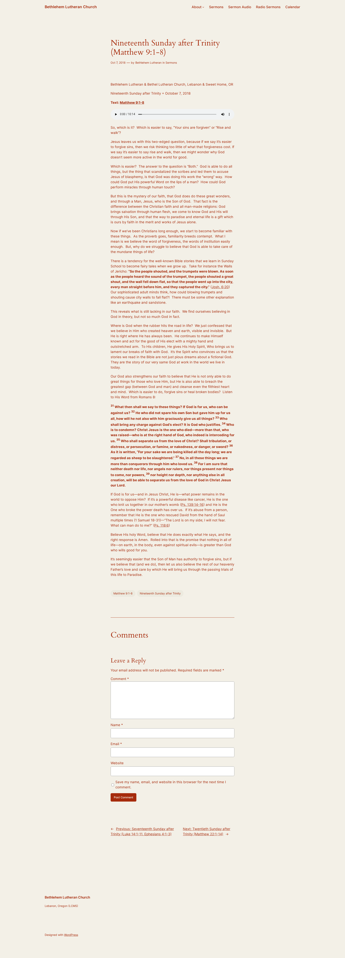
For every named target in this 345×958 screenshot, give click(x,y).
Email (116, 744)
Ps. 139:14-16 (192, 505)
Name (117, 725)
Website (117, 763)
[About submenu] (203, 7)
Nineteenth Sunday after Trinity (160, 593)
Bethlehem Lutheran (148, 62)
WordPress (71, 934)
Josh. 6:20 (220, 287)
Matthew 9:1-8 (132, 103)
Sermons (171, 62)
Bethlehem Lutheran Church (71, 6)
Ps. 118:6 (161, 525)
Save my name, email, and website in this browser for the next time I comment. (170, 784)
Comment (120, 679)
